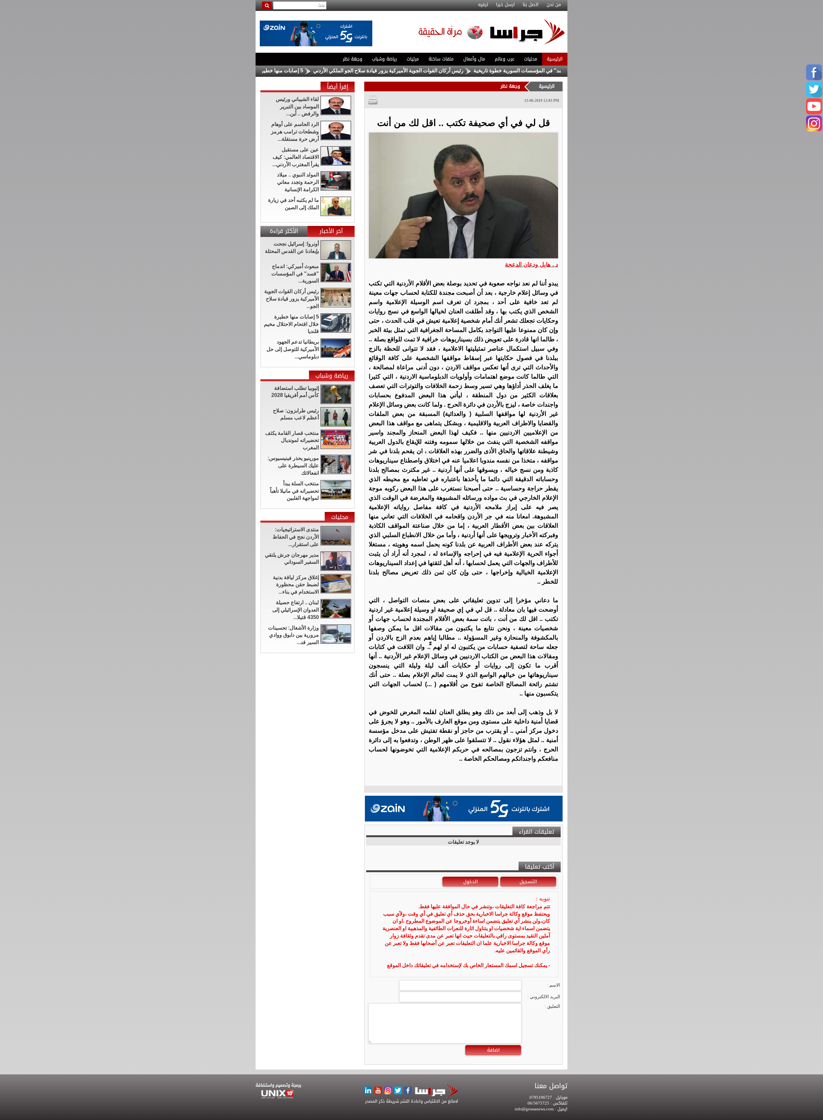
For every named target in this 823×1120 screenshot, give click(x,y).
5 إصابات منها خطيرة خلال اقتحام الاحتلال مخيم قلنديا (291, 70)
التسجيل (528, 881)
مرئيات (413, 59)
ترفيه (483, 5)
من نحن (554, 5)
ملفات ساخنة (441, 59)
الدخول (470, 881)
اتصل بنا (530, 5)
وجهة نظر (352, 59)
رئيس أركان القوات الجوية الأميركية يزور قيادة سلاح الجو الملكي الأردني (433, 70)
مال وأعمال (474, 59)
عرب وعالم (504, 59)
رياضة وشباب (384, 59)
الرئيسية (555, 59)
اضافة (493, 1049)
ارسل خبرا (505, 5)
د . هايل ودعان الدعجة (531, 264)
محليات (530, 59)
